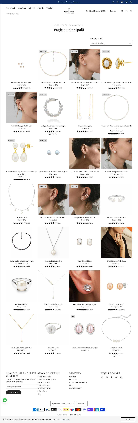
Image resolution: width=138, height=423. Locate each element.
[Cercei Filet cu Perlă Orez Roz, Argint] (84, 329)
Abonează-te (14, 392)
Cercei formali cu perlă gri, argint (84, 304)
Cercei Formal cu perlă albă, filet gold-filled (116, 82)
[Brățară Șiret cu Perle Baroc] (116, 242)
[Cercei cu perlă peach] (116, 286)
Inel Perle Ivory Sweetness (116, 217)
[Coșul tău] (131, 11)
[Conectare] (126, 11)
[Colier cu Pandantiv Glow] (53, 242)
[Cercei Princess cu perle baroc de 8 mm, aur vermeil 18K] (21, 153)
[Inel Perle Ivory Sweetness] (116, 199)
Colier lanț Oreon (116, 348)
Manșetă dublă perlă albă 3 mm (84, 217)
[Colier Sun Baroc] (21, 199)
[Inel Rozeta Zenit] (53, 329)
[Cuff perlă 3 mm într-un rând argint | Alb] (50, 134)
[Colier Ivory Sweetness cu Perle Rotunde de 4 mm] (116, 107)
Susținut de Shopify (75, 414)
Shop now (76, 2)
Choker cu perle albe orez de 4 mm (53, 82)
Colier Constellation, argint (53, 304)
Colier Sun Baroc (21, 217)
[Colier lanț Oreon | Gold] (118, 355)
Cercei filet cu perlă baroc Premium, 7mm (53, 172)
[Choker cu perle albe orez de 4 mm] (53, 64)
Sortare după (96, 38)
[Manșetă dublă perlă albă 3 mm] (84, 199)
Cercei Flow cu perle (85, 126)
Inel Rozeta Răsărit (21, 304)
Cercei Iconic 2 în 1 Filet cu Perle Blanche (85, 172)
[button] (18, 88)
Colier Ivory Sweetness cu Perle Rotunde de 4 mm (116, 127)
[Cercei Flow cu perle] (84, 107)
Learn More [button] (65, 419)
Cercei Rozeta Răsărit (84, 261)
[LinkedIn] (131, 2)
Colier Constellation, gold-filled (21, 348)
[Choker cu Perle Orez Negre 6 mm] (21, 242)
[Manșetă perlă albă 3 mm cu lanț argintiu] (53, 199)
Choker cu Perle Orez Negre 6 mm (21, 261)
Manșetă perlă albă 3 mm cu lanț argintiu (53, 217)
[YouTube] (126, 2)
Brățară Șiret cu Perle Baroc (116, 261)
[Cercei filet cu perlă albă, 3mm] (21, 107)
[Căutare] (122, 11)
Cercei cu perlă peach (116, 304)
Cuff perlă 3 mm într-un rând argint (53, 126)
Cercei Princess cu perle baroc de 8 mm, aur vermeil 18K (21, 173)
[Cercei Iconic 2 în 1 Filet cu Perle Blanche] (84, 153)
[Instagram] (117, 2)
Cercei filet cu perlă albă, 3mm (21, 126)
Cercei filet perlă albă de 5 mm (21, 82)
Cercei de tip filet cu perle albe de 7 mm (84, 82)
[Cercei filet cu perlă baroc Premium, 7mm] (53, 153)
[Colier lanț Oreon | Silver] (115, 355)
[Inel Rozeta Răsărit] (21, 286)
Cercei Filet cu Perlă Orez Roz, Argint (84, 348)
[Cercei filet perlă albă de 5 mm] (21, 64)
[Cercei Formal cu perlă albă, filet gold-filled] (116, 64)
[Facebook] (113, 2)
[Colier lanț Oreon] (116, 329)
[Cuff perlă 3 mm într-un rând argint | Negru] (56, 134)
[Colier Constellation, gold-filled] (21, 329)
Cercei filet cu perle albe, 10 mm (116, 172)
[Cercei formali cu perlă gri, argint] (84, 286)
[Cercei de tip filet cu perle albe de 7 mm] (84, 64)
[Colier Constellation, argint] (53, 286)
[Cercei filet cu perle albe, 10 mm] (116, 153)
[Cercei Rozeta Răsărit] (84, 242)
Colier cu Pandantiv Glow (53, 261)
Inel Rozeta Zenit (53, 348)
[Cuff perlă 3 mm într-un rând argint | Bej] (53, 134)
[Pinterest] (122, 2)
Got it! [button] (128, 419)
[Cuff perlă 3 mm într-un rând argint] (53, 107)
